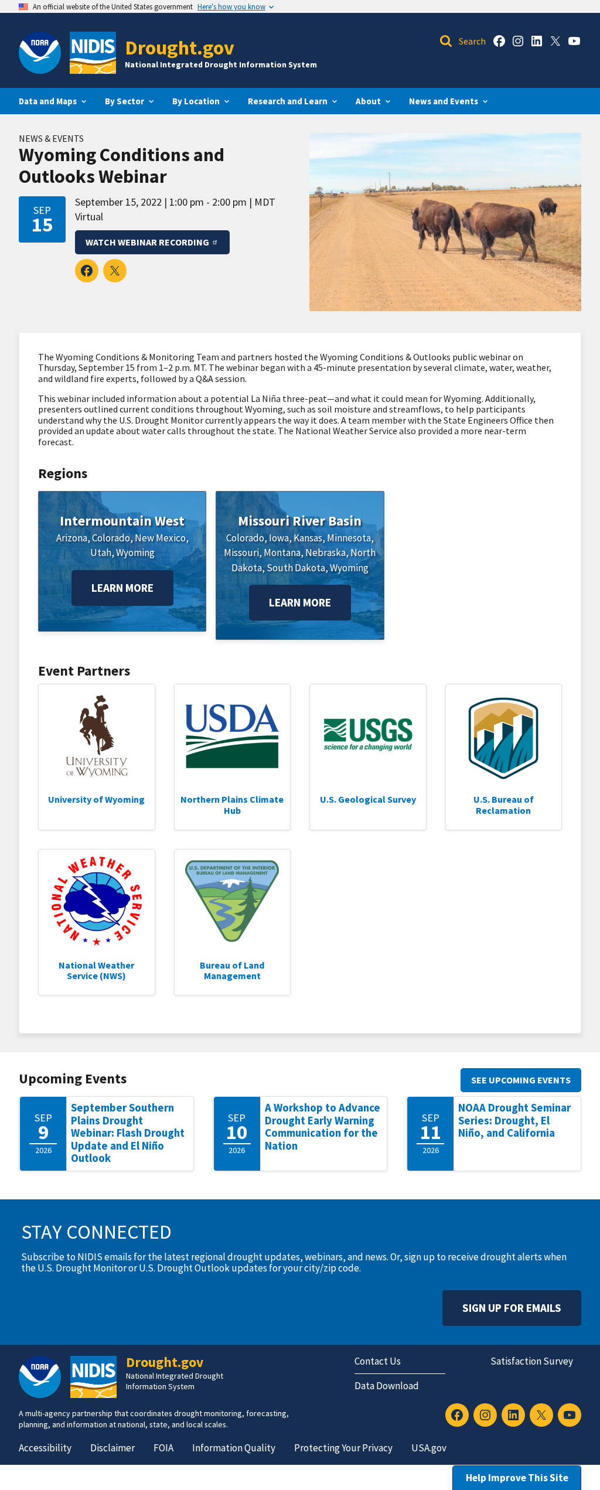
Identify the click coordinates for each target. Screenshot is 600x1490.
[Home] (93, 53)
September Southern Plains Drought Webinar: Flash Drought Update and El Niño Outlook (128, 1133)
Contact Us (377, 1361)
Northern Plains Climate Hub (232, 804)
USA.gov (428, 1447)
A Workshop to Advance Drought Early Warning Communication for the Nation (322, 1127)
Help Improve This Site (517, 1477)
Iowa (279, 537)
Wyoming (135, 552)
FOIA (163, 1447)
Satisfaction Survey (531, 1361)
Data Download (386, 1385)
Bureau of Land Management (232, 970)
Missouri (241, 552)
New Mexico (160, 537)
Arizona (71, 537)
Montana (282, 552)
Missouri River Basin (300, 520)
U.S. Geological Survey (368, 799)
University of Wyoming (96, 799)
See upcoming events (521, 1080)
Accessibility (45, 1447)
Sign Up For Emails (511, 1308)
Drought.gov (179, 47)
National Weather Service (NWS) (96, 970)
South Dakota (296, 567)
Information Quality (233, 1447)
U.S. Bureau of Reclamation (503, 804)
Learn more (122, 588)
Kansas (308, 537)
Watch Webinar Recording (147, 242)
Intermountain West (122, 520)
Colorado (111, 537)
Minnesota (349, 537)
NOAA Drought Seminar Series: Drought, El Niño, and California (514, 1120)
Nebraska (325, 552)
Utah (100, 552)
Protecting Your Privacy (343, 1447)
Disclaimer (112, 1447)
